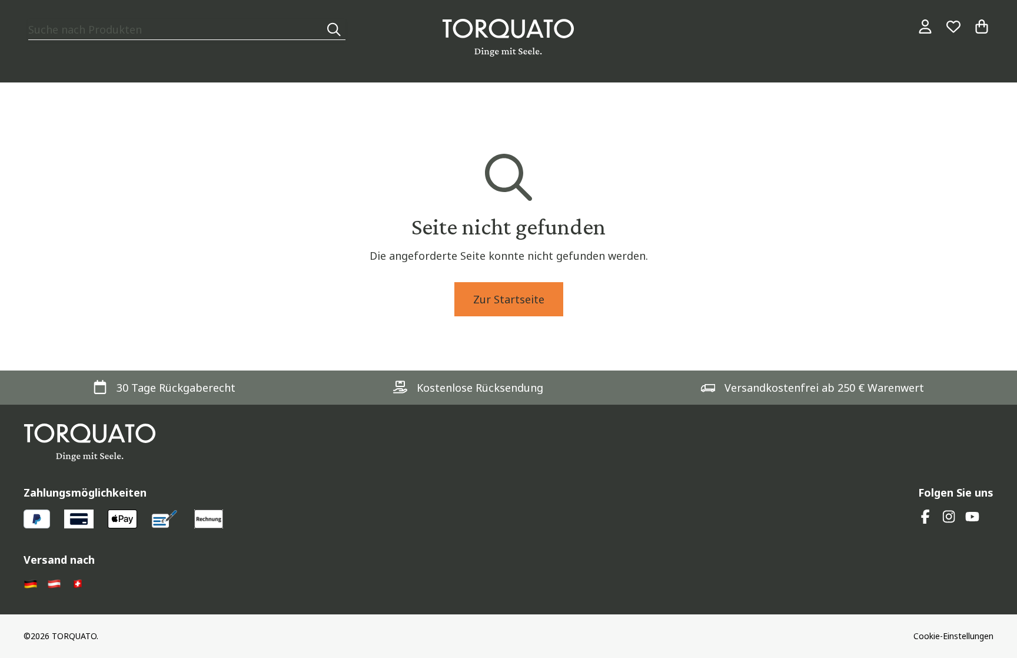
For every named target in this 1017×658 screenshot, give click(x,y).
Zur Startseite (508, 299)
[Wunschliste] (953, 26)
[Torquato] (508, 38)
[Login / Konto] (925, 26)
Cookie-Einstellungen (953, 636)
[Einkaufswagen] (982, 26)
